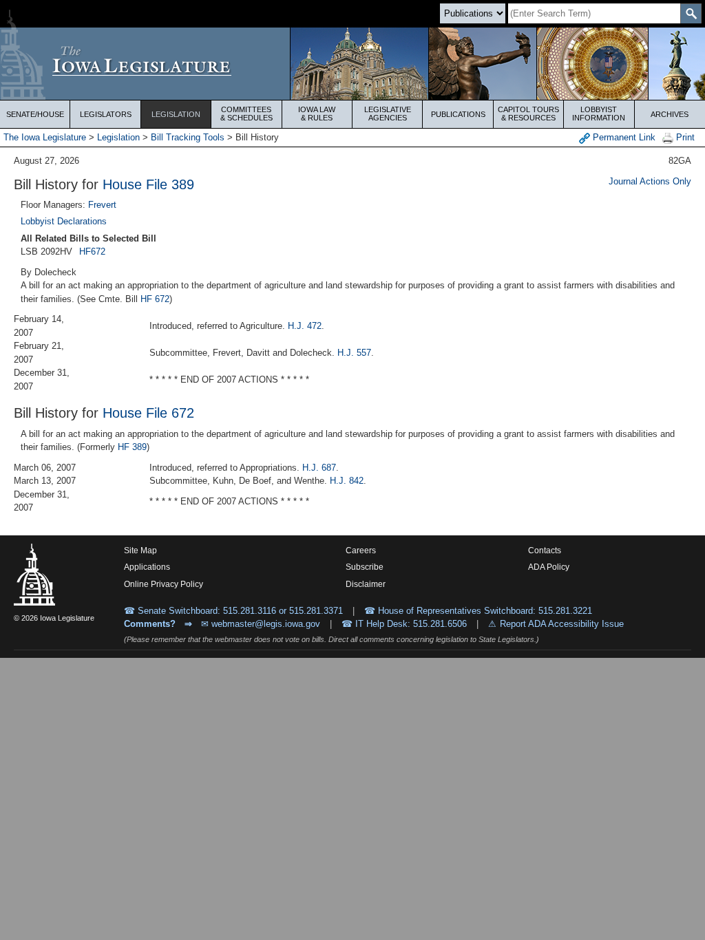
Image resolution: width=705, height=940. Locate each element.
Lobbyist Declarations (64, 221)
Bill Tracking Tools (187, 137)
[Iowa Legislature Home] (352, 64)
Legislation (175, 114)
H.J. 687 (319, 467)
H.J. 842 (347, 481)
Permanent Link (622, 137)
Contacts (544, 550)
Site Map (140, 550)
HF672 (92, 251)
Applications (147, 567)
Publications (458, 114)
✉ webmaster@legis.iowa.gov (260, 624)
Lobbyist (598, 113)
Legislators (105, 114)
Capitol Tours (528, 113)
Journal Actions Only (650, 181)
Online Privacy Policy (163, 584)
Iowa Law (316, 113)
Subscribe (364, 567)
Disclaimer (366, 584)
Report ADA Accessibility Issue (562, 624)
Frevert (102, 205)
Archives (669, 114)
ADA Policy (548, 567)
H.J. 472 (305, 326)
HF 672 (154, 299)
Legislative (387, 113)
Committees (246, 113)
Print (684, 137)
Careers (361, 550)
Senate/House (35, 114)
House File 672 (148, 412)
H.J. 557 (354, 353)
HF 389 (132, 447)
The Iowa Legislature (44, 137)
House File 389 (148, 184)
